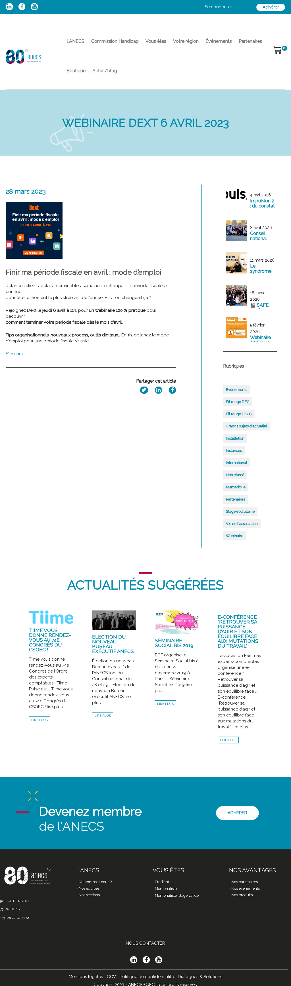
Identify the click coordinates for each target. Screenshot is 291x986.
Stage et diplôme (240, 511)
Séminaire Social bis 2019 (174, 643)
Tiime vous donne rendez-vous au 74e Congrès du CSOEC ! (50, 639)
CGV (111, 976)
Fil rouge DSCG (239, 414)
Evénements (236, 389)
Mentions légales (86, 976)
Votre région (186, 41)
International (236, 463)
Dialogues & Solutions (200, 976)
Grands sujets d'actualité (246, 426)
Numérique (236, 487)
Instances (234, 450)
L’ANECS (75, 41)
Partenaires (250, 41)
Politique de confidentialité (147, 976)
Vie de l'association (242, 523)
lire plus (39, 720)
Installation (235, 438)
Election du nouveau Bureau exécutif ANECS (113, 644)
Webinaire (234, 536)
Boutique (76, 70)
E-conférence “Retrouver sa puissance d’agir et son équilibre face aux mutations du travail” (238, 631)
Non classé (235, 475)
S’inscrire (15, 353)
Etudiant (162, 882)
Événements (218, 41)
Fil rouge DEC (237, 402)
